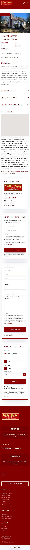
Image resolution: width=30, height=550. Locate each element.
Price (5, 359)
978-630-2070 (10, 198)
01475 (4, 173)
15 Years (15, 353)
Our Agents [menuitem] (4, 528)
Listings (8, 171)
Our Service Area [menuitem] (5, 497)
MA (12, 171)
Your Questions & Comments (10, 294)
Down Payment (8, 365)
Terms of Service (8, 335)
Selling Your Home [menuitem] (6, 518)
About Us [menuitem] (3, 526)
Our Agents (11, 205)
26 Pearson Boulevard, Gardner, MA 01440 (15, 463)
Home (2, 171)
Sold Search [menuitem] (4, 502)
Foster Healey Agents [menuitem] (6, 506)
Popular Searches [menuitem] (5, 499)
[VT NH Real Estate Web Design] (15, 538)
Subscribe (15, 250)
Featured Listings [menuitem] (5, 495)
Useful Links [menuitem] (4, 514)
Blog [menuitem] (2, 530)
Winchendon (24, 171)
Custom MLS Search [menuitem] (6, 493)
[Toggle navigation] (28, 3)
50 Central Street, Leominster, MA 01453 (15, 436)
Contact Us (6, 205)
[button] (2, 23)
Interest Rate (7, 372)
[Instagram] (4, 476)
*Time (5, 288)
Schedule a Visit (20, 266)
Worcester (17, 171)
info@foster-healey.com (11, 448)
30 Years (8, 353)
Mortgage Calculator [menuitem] (6, 516)
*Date (5, 282)
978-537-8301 (15, 429)
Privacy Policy (9, 244)
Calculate (15, 381)
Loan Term (7, 350)
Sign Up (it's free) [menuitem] (5, 504)
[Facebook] (2, 476)
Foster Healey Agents (15, 484)
